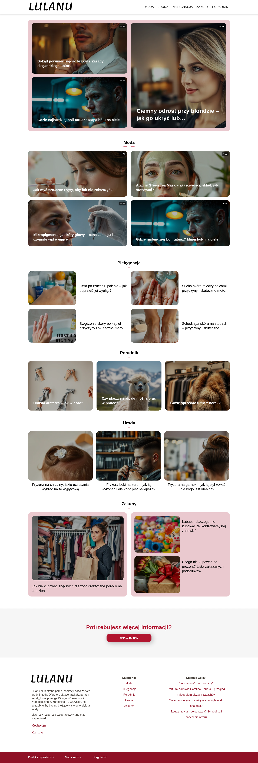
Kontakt (37, 733)
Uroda (162, 6)
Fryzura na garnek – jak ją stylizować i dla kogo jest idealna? (196, 487)
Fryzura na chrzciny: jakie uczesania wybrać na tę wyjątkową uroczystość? (60, 487)
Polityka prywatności (41, 757)
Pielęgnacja (182, 6)
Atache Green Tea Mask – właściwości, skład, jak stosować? (177, 187)
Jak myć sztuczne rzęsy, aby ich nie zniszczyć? (73, 190)
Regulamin (100, 757)
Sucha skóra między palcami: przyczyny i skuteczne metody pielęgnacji (205, 288)
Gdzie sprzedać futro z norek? (195, 403)
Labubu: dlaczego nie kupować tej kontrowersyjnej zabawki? (204, 526)
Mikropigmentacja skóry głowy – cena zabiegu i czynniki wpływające (73, 237)
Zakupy (202, 6)
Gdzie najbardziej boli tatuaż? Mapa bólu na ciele (78, 120)
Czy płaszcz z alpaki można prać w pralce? (129, 401)
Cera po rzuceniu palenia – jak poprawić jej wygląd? (103, 288)
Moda (149, 6)
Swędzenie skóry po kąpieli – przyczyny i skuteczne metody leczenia (103, 326)
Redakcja (38, 725)
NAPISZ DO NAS (129, 638)
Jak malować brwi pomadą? (196, 683)
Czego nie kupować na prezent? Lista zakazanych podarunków (203, 566)
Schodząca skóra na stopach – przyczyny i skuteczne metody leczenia (204, 326)
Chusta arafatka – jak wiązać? (58, 403)
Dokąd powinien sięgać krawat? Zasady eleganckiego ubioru (70, 63)
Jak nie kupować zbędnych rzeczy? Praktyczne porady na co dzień (77, 588)
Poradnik (220, 6)
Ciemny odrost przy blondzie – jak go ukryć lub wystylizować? (178, 115)
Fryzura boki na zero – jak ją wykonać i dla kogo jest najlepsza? (128, 487)
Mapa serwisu (73, 757)
